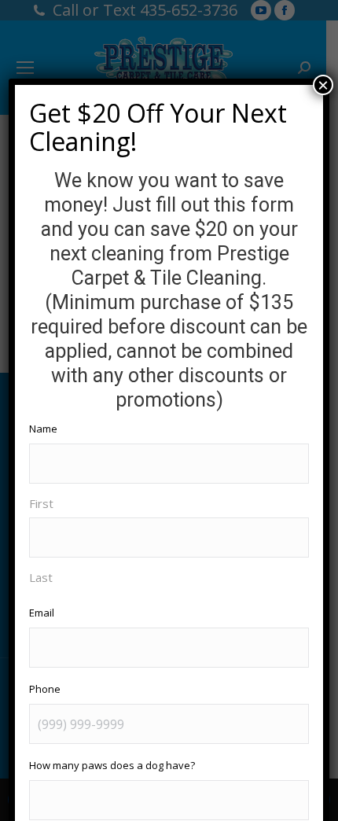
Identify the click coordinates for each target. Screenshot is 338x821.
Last (41, 577)
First (41, 503)
